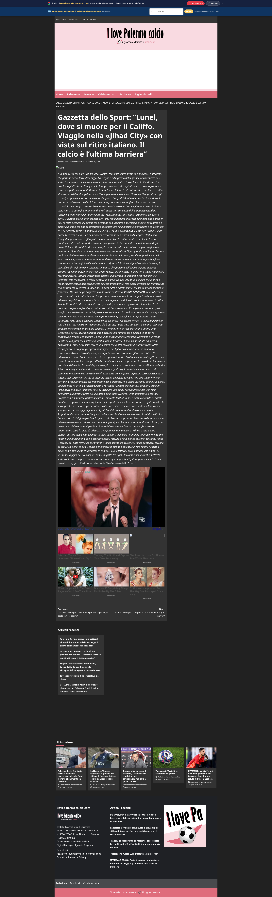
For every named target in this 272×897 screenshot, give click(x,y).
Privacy (82, 857)
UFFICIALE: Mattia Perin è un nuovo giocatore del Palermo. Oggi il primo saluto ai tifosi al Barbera (79, 688)
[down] (79, 94)
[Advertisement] (136, 69)
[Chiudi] (222, 3)
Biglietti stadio (144, 94)
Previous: (83, 612)
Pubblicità (73, 19)
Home (59, 94)
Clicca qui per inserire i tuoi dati (207, 11)
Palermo (72, 94)
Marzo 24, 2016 (94, 161)
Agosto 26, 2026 (66, 787)
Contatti (61, 857)
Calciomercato (107, 94)
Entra (188, 11)
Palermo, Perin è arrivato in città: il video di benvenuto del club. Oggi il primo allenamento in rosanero (79, 642)
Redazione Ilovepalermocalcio (72, 161)
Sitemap (72, 857)
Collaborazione (89, 19)
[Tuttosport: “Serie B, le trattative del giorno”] (168, 757)
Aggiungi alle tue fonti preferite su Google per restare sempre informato (98, 3)
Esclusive (125, 94)
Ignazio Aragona (84, 845)
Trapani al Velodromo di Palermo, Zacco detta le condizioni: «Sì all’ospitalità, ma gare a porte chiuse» (80, 667)
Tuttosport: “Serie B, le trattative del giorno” (79, 677)
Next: (139, 612)
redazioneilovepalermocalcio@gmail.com (79, 853)
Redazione (61, 19)
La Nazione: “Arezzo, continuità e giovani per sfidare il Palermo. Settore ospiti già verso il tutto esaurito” (80, 654)
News (87, 94)
